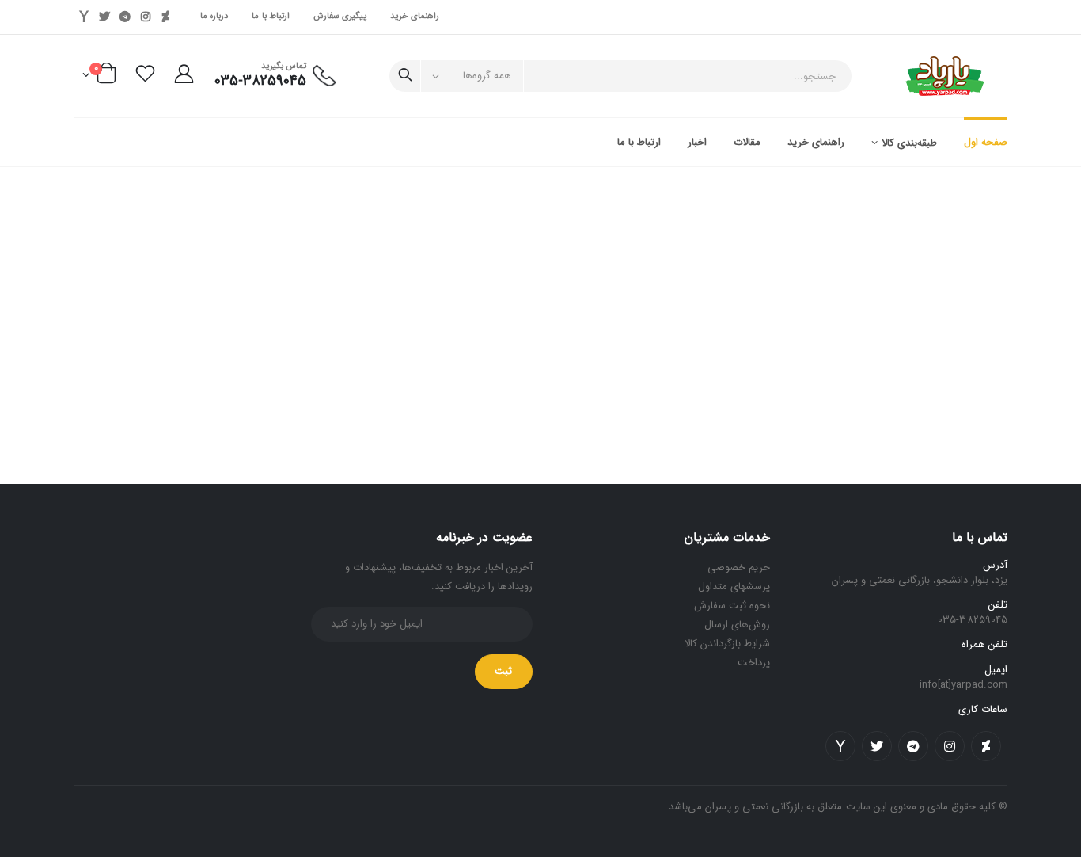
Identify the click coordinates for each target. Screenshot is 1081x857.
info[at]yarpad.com (963, 684)
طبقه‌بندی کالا (909, 143)
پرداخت (754, 662)
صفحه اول (985, 142)
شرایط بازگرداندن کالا (727, 643)
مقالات (747, 142)
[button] (95, 77)
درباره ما (214, 16)
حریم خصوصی (738, 567)
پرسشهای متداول (734, 586)
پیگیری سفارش (339, 16)
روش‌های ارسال (737, 624)
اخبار (697, 142)
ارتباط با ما (271, 16)
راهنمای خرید (414, 16)
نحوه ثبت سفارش (732, 605)
